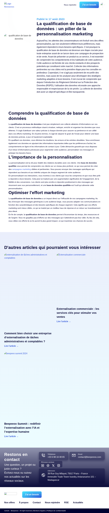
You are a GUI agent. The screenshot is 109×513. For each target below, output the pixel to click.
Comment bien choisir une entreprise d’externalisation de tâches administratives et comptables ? (27, 337)
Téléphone (51, 454)
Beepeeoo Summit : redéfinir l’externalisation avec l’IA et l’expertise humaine (22, 427)
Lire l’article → (11, 346)
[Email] (74, 455)
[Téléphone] (43, 455)
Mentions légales (39, 511)
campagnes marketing (21, 169)
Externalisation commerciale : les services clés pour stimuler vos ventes (78, 312)
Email (80, 454)
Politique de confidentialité (56, 511)
